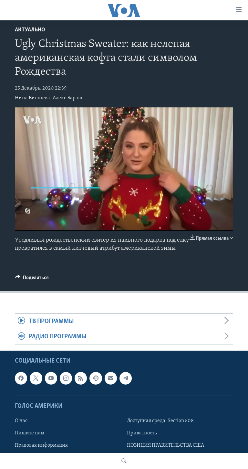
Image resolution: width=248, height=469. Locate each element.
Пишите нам (29, 433)
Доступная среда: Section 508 (160, 420)
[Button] (32, 279)
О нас (21, 420)
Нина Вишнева (32, 98)
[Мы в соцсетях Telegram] (125, 378)
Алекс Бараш (67, 98)
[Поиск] (124, 461)
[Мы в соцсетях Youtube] (51, 378)
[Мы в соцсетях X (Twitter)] (36, 378)
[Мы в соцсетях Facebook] (21, 378)
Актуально (30, 30)
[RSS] (81, 378)
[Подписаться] (111, 378)
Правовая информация (41, 445)
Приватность (142, 433)
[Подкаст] (95, 378)
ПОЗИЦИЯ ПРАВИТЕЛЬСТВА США (165, 445)
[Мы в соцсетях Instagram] (66, 378)
